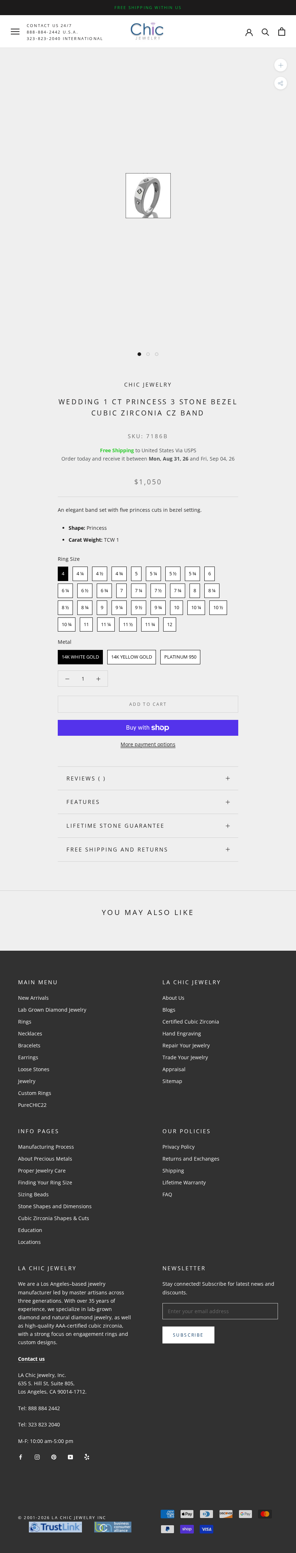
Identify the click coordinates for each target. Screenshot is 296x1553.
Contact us (31, 1358)
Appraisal (174, 1069)
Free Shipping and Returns (117, 849)
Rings (24, 1021)
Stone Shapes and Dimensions (55, 1206)
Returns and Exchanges (190, 1158)
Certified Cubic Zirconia (190, 1021)
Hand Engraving (181, 1033)
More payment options (148, 744)
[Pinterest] (53, 1456)
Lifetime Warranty (184, 1182)
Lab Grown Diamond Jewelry (52, 1009)
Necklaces (30, 1033)
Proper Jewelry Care (42, 1170)
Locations (29, 1242)
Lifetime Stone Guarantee (115, 825)
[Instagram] (37, 1456)
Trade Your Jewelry (185, 1057)
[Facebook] (20, 1456)
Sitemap (172, 1081)
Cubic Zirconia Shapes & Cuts (53, 1218)
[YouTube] (70, 1456)
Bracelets (29, 1045)
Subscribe (188, 1335)
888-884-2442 (44, 32)
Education (30, 1230)
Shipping (173, 1170)
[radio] (63, 574)
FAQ (167, 1194)
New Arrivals (33, 997)
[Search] (265, 31)
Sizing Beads (33, 1194)
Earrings (28, 1057)
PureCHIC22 (32, 1104)
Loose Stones (33, 1069)
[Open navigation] (15, 31)
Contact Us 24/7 (49, 25)
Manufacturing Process (46, 1146)
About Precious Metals (45, 1158)
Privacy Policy (178, 1146)
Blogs (168, 1009)
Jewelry (26, 1081)
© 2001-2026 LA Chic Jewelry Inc (62, 1517)
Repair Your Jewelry (186, 1045)
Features (83, 801)
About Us (173, 997)
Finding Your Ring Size (45, 1182)
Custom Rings (34, 1093)
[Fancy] (86, 1456)
